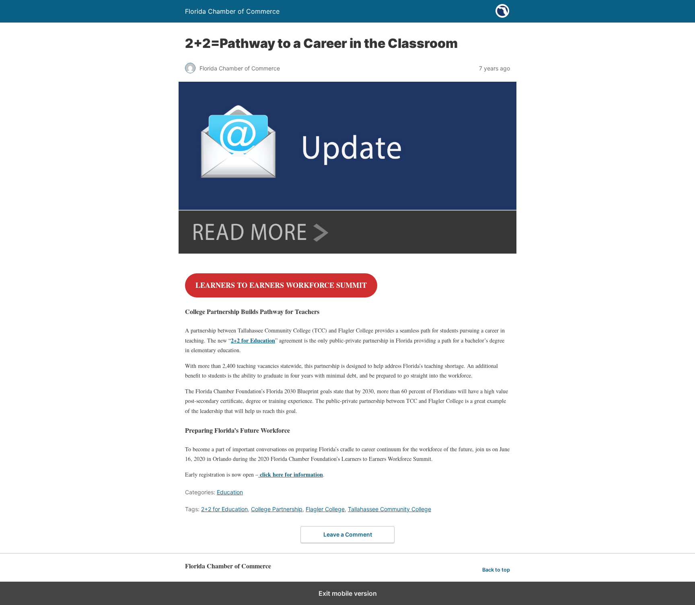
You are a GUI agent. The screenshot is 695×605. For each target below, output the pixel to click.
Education (230, 492)
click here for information (290, 474)
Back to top (496, 570)
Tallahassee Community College (389, 509)
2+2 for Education (253, 340)
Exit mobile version (348, 593)
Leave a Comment (347, 534)
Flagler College (325, 509)
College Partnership (276, 509)
